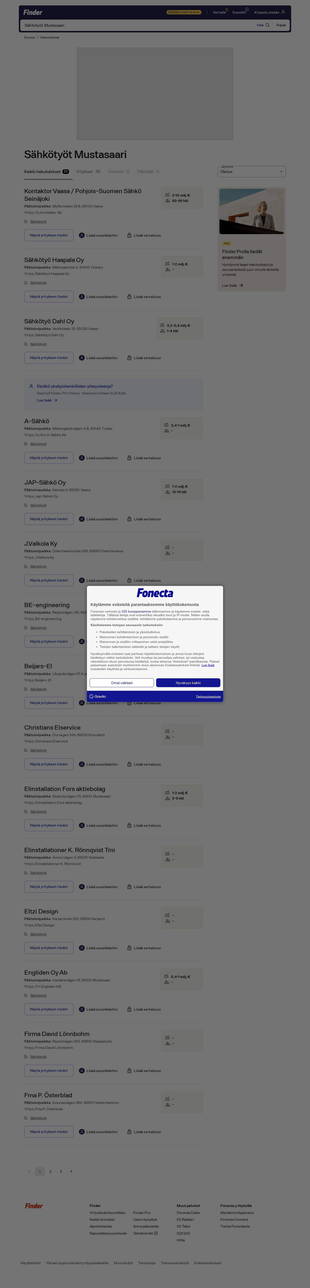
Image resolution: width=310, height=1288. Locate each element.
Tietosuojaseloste (208, 696)
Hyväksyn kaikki (188, 683)
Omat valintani (122, 683)
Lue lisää (208, 665)
